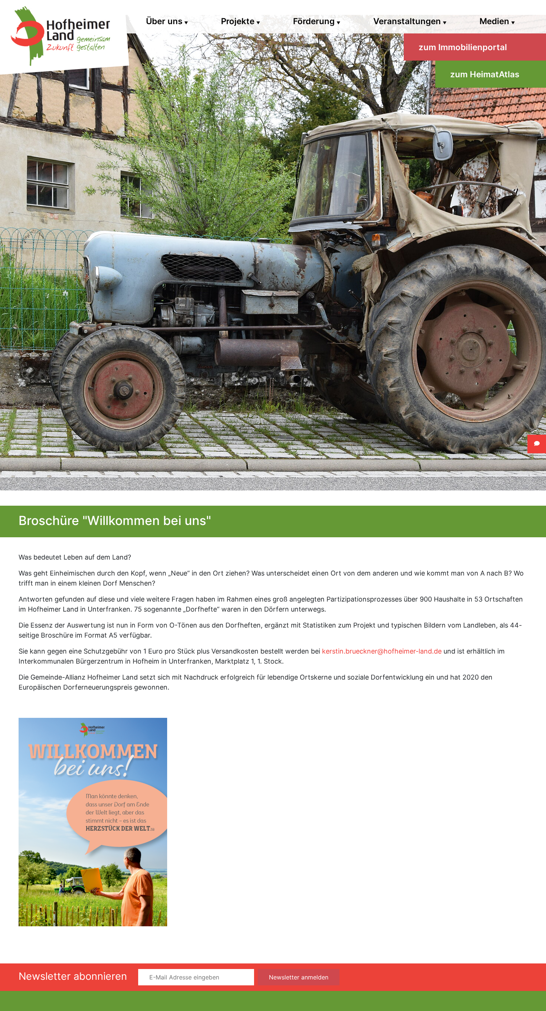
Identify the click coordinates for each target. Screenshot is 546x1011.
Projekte (240, 21)
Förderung (316, 21)
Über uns (167, 21)
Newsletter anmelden (298, 977)
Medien (497, 21)
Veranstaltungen (409, 21)
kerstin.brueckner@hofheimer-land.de (382, 651)
